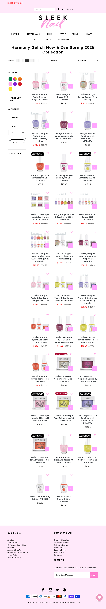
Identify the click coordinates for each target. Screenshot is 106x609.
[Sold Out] (94, 86)
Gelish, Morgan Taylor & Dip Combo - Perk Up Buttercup (63, 298)
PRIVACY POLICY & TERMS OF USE (66, 602)
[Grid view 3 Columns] (23, 60)
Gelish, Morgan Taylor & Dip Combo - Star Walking (63, 256)
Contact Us (58, 555)
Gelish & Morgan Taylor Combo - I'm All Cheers (40, 379)
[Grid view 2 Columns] (19, 60)
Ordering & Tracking (61, 545)
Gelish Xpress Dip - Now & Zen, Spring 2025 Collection (40, 217)
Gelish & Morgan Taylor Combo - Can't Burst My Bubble (40, 137)
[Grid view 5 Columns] (31, 60)
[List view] (16, 60)
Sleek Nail (46, 602)
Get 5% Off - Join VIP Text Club (18, 552)
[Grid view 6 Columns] (35, 60)
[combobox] (44, 9)
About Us (10, 540)
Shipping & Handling (61, 540)
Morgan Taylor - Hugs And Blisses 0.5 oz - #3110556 (63, 460)
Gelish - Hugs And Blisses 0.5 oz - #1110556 (64, 97)
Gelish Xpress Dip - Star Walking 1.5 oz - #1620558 (64, 379)
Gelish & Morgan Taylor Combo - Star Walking (87, 97)
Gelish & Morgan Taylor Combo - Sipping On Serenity (64, 340)
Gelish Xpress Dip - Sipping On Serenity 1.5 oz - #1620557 (87, 379)
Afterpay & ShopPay (14, 550)
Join (94, 575)
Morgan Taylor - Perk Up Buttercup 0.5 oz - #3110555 (88, 460)
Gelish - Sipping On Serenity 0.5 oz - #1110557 (64, 178)
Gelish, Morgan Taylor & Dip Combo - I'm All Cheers (40, 340)
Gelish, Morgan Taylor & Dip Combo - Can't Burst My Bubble (87, 299)
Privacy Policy (12, 555)
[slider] (10, 139)
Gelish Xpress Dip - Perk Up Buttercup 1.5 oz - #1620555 (64, 418)
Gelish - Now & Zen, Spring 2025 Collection (88, 217)
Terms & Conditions (14, 558)
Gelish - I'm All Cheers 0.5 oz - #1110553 (64, 499)
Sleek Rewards (59, 548)
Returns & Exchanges (61, 543)
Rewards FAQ (59, 552)
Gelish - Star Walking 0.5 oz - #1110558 (40, 497)
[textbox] (12, 132)
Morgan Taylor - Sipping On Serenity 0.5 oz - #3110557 (64, 136)
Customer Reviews (60, 550)
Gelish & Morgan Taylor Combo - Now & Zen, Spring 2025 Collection (40, 257)
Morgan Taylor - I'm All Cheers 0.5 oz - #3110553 (40, 178)
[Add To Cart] (47, 86)
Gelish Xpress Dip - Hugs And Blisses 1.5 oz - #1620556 (40, 418)
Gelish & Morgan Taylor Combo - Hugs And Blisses (40, 97)
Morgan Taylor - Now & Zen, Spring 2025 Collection (64, 217)
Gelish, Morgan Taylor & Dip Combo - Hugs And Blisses (40, 298)
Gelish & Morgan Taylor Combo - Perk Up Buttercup (87, 340)
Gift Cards (10, 548)
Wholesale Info (12, 543)
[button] (99, 597)
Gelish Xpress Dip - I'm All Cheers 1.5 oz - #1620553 (40, 460)
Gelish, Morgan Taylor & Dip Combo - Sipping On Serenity (87, 257)
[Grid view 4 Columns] (26, 60)
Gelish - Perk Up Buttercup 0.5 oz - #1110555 (87, 178)
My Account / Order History (16, 545)
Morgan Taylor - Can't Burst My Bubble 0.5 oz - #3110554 (87, 137)
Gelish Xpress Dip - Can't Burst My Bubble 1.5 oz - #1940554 (88, 419)
